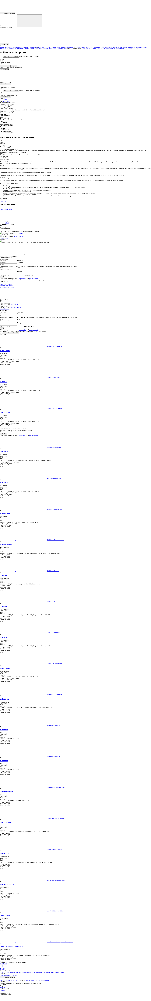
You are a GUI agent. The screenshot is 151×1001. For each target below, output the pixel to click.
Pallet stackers (78, 47)
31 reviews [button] (3, 227)
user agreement (33, 278)
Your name (20, 260)
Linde (65, 48)
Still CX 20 (3, 382)
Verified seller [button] (4, 221)
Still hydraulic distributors (17, 972)
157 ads (7, 223)
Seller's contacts (12, 975)
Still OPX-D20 (5, 699)
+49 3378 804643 (18, 236)
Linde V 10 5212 (5, 915)
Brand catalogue (45, 980)
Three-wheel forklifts (87, 47)
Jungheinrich (59, 48)
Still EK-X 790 (5, 351)
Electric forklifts (69, 47)
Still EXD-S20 (4, 853)
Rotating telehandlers (138, 47)
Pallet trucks (38, 48)
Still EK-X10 (95, 48)
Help (6, 975)
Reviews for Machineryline (32, 980)
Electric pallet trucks (113, 47)
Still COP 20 (4, 452)
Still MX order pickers (105, 48)
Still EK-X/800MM (6, 823)
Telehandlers (52, 47)
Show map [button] (27, 255)
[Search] (29, 20)
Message (19, 271)
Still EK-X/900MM (6, 544)
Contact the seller (5, 84)
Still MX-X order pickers (117, 48)
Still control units (5, 972)
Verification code (29, 275)
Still (5, 98)
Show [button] (11, 233)
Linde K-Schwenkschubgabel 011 (12, 946)
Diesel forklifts (61, 47)
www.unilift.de (4, 238)
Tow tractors (20, 48)
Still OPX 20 (133, 48)
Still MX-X (3, 575)
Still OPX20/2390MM (7, 884)
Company (20, 262)
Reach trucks (104, 47)
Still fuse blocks (50, 972)
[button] (75, 35)
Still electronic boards (39, 972)
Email (18, 267)
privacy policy (22, 278)
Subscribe (3, 433)
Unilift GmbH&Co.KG (6, 209)
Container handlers (29, 48)
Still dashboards (28, 972)
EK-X (5, 100)
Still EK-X (89, 48)
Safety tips (3, 201)
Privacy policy (15, 980)
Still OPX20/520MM (7, 792)
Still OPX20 (4, 730)
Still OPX (127, 48)
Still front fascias (59, 972)
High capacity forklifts (126, 47)
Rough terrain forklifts (10, 48)
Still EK (84, 48)
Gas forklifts (97, 47)
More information (4, 309)
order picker (6, 101)
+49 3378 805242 (18, 233)
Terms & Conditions (5, 980)
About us (2, 975)
